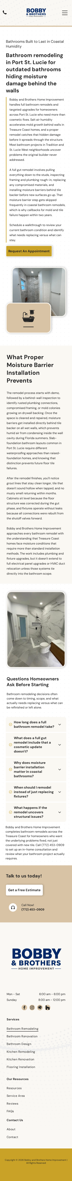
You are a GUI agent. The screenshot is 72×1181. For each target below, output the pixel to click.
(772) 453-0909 (32, 909)
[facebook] (24, 1008)
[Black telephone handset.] (4, 15)
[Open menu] (65, 13)
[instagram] (32, 1008)
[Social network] (40, 1008)
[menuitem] (36, 1028)
